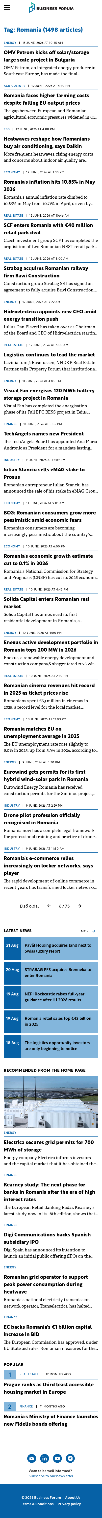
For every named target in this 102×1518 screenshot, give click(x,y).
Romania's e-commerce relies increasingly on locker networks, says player (48, 866)
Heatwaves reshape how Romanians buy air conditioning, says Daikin (47, 143)
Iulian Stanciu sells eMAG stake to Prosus (44, 474)
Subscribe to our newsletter (51, 1476)
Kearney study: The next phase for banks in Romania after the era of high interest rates (49, 1192)
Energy (10, 43)
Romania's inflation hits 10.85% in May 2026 (49, 186)
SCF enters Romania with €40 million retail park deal (48, 229)
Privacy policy (69, 1504)
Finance (11, 424)
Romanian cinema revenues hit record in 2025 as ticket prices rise (49, 690)
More (85, 931)
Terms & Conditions (37, 1504)
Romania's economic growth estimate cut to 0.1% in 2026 (48, 560)
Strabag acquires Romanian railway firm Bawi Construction (46, 272)
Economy (12, 172)
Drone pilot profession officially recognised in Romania (42, 819)
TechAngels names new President (44, 434)
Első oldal (29, 906)
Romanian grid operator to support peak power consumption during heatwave (46, 1285)
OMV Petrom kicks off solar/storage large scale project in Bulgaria (46, 56)
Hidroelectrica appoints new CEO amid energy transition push (50, 316)
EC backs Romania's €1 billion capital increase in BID (48, 1331)
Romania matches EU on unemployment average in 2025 (41, 733)
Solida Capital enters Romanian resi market (46, 603)
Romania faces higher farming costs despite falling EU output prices (46, 100)
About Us (72, 1498)
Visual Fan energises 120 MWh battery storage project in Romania (49, 395)
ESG (7, 129)
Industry (12, 460)
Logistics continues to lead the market (49, 355)
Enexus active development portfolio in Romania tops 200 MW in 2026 (51, 646)
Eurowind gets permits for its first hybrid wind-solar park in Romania (46, 776)
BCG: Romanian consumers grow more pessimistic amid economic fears (50, 517)
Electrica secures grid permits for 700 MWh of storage (49, 1146)
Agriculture (15, 86)
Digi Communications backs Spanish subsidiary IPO (47, 1239)
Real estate (13, 215)
